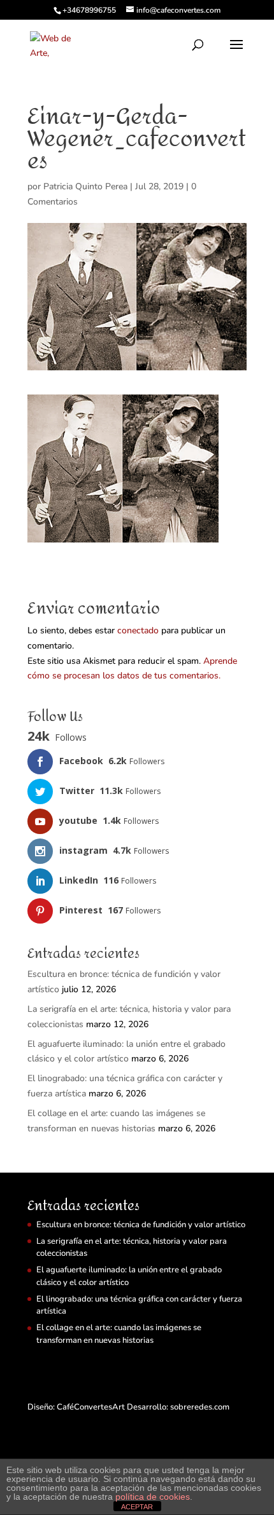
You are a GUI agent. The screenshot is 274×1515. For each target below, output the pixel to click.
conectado (138, 630)
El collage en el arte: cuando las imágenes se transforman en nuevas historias (118, 1334)
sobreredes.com (199, 1407)
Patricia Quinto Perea (85, 186)
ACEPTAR (137, 1507)
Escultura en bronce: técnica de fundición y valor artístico (140, 1224)
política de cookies (152, 1496)
